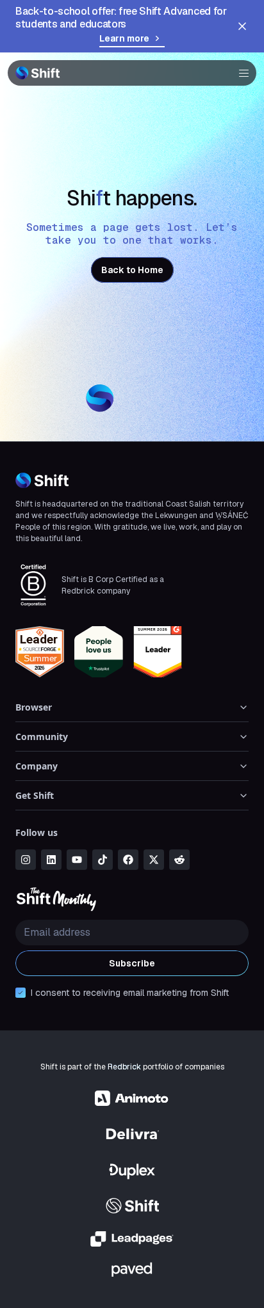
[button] (239, 73)
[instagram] (25, 859)
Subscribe (132, 963)
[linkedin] (51, 859)
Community (41, 736)
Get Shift (34, 795)
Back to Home (132, 270)
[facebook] (128, 859)
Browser (33, 707)
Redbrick (124, 1067)
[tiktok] (102, 859)
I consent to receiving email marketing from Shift (130, 992)
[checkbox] (20, 993)
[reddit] (179, 859)
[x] (154, 859)
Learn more (124, 38)
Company (36, 766)
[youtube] (77, 859)
